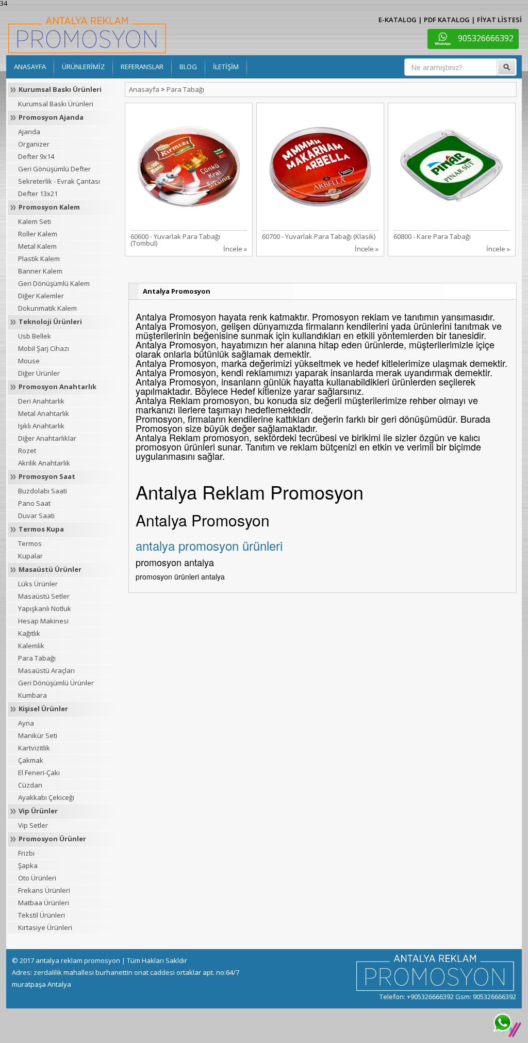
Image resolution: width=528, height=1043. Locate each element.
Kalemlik (31, 645)
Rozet (27, 450)
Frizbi (26, 853)
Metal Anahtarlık (43, 413)
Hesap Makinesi (43, 620)
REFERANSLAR (142, 66)
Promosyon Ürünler (52, 838)
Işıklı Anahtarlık (41, 425)
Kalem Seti (34, 221)
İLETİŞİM (226, 66)
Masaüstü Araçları (46, 670)
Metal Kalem (37, 246)
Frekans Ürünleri (44, 890)
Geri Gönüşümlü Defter (54, 168)
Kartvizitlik (34, 747)
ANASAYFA (30, 66)
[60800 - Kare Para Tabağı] (451, 165)
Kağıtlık (29, 633)
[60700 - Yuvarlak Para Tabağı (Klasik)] (320, 165)
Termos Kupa (41, 529)
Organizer (34, 144)
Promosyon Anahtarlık (57, 386)
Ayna (26, 723)
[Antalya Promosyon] (87, 34)
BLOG (188, 66)
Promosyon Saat (47, 476)
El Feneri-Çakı (39, 772)
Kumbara (32, 695)
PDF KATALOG (447, 19)
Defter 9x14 (36, 156)
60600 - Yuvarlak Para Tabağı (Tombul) (175, 240)
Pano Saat (34, 503)
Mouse (29, 360)
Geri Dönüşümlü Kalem (54, 283)
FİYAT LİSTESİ (499, 19)
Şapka (28, 865)
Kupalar (30, 555)
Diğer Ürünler (39, 373)
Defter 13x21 (38, 193)
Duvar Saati (36, 515)
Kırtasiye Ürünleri (45, 927)
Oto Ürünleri (37, 877)
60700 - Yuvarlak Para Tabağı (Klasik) (318, 236)
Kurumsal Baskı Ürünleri (60, 89)
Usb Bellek (34, 336)
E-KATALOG (397, 19)
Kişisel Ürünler (43, 708)
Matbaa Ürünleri (43, 902)
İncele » (235, 248)
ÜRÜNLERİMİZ (83, 66)
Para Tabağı (37, 658)
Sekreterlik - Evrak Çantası (59, 181)
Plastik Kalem (39, 258)
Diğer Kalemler (41, 295)
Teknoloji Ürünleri (50, 321)
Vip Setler (33, 825)
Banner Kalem (40, 271)
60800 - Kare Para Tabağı (432, 236)
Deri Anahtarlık (41, 401)
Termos (30, 543)
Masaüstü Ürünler (50, 569)
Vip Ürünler (38, 810)
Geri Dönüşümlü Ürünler (56, 682)
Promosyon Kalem (49, 207)
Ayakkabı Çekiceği (46, 797)
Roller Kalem (37, 233)
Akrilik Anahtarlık (44, 463)
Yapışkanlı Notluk (44, 608)
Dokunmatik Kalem (47, 308)
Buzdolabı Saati (42, 490)
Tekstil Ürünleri (41, 915)
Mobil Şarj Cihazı (43, 348)
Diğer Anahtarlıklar (47, 438)
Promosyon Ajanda (51, 117)
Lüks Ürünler (38, 583)
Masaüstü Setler (44, 596)
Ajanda (29, 131)
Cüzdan (30, 785)
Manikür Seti (37, 735)
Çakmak (30, 760)
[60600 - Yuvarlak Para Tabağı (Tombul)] (188, 165)
